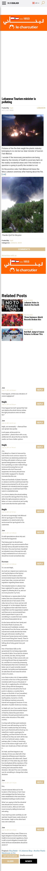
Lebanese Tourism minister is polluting (19, 100)
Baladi (31, 10)
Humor (15, 10)
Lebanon (41, 108)
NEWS (20, 243)
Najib (11, 108)
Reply (40, 390)
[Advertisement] (23, 70)
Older (10, 861)
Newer (28, 861)
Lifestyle (5, 10)
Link (3, 174)
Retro (23, 10)
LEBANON (13, 243)
